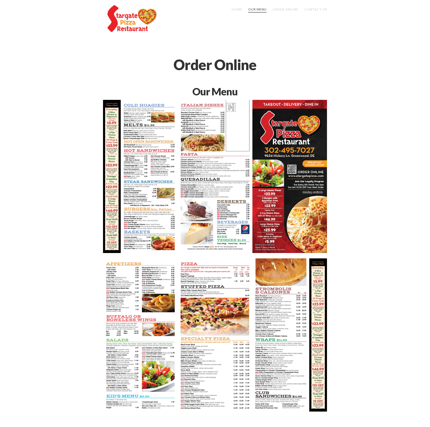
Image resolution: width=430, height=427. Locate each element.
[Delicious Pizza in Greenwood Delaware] (131, 18)
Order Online (215, 64)
